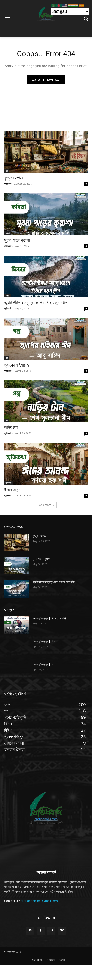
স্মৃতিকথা (8, 482)
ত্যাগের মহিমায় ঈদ (17, 365)
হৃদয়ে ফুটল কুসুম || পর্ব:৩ (44, 641)
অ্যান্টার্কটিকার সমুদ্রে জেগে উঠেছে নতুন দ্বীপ (35, 302)
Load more (44, 505)
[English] (65, 5)
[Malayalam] (76, 5)
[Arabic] (53, 5)
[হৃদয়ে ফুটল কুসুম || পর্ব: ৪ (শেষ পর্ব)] (16, 625)
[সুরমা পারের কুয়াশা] (46, 214)
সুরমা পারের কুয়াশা (17, 240)
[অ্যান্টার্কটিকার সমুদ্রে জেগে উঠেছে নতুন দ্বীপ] (46, 276)
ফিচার (7, 295)
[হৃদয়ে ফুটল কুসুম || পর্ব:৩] (16, 648)
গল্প (7, 170)
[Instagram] (51, 931)
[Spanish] (81, 5)
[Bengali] (59, 5)
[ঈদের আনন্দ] (46, 464)
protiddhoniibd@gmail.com (39, 901)
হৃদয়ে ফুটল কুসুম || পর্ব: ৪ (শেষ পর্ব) (49, 618)
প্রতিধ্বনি (7, 183)
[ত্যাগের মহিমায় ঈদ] (46, 339)
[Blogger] (30, 931)
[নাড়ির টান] (46, 401)
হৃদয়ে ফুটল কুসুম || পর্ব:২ (44, 664)
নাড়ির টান (11, 427)
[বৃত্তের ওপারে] (46, 152)
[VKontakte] (62, 931)
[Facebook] (41, 931)
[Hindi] (70, 5)
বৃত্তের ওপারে (13, 178)
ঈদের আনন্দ (12, 489)
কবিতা (8, 233)
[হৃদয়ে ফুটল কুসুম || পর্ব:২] (16, 671)
